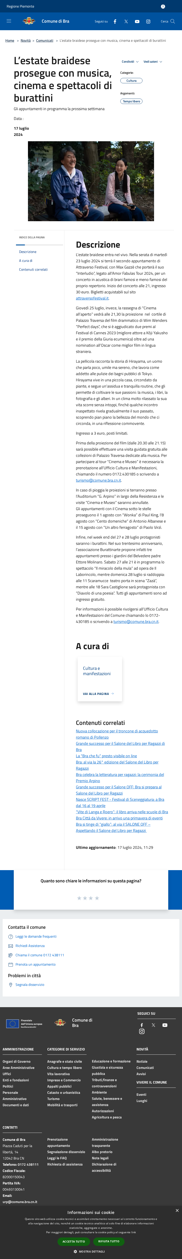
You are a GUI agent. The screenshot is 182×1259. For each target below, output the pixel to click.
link (133, 1232)
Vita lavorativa (58, 1073)
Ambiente (99, 1092)
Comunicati (44, 40)
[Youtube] (135, 21)
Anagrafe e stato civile (64, 1061)
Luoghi (141, 1100)
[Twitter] (124, 21)
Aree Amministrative (18, 1067)
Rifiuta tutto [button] (108, 1241)
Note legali (100, 1158)
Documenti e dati (16, 1105)
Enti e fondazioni (16, 1080)
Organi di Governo (17, 1061)
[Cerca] (172, 21)
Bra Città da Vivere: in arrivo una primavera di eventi (119, 818)
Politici (8, 1086)
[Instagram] (146, 21)
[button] (91, 1251)
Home (9, 40)
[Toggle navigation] (9, 21)
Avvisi (141, 1073)
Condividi (128, 61)
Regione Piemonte (20, 6)
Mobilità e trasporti (62, 1105)
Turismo (53, 1098)
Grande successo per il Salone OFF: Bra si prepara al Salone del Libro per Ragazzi (119, 790)
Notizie (141, 1061)
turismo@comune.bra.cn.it (98, 480)
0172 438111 (28, 1164)
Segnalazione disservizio (66, 1151)
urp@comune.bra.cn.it (20, 1201)
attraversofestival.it (92, 298)
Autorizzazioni (103, 1111)
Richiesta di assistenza (65, 1164)
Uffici (7, 1073)
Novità (26, 40)
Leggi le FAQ (57, 1158)
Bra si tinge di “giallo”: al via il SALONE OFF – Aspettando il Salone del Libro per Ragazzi (113, 827)
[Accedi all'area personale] (163, 6)
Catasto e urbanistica (63, 1092)
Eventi (141, 1094)
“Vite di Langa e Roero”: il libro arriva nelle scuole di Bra (122, 812)
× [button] (177, 1210)
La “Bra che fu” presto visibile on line (106, 756)
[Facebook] (113, 21)
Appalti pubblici (59, 1086)
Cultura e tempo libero (64, 1067)
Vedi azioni (151, 61)
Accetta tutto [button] (74, 1241)
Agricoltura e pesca (107, 1117)
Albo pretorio (102, 1151)
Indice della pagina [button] (32, 237)
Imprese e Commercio (64, 1080)
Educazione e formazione (111, 1061)
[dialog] (91, 1232)
